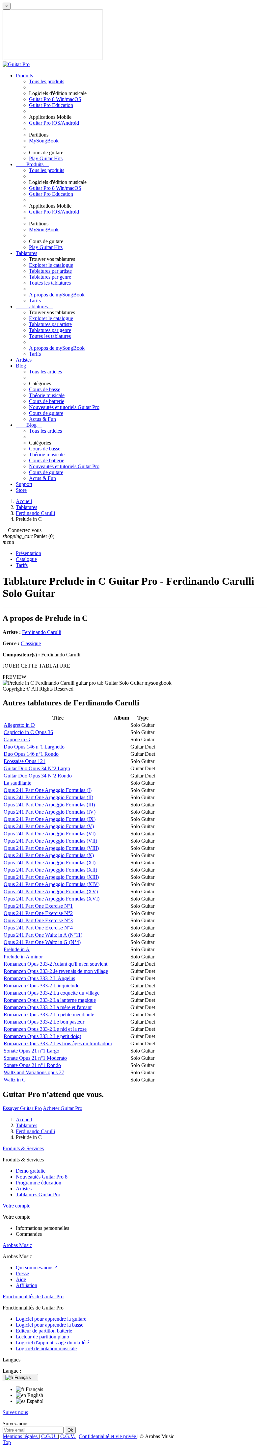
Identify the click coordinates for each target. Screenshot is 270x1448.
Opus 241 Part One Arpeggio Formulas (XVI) (51, 899)
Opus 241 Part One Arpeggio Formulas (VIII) (51, 848)
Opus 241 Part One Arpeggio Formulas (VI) (49, 833)
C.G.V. (68, 1436)
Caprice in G (17, 739)
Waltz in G (15, 1079)
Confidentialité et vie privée (108, 1436)
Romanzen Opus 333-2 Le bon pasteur (44, 1022)
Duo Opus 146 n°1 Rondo (31, 754)
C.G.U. (49, 1436)
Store (21, 490)
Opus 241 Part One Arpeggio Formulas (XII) (50, 870)
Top (7, 1442)
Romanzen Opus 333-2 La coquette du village (51, 993)
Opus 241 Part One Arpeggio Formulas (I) (48, 790)
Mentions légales (21, 1436)
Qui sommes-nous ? (36, 1267)
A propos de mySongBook (57, 294)
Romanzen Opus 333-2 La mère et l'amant (48, 1007)
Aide (21, 1279)
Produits (24, 75)
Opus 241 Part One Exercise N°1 (38, 906)
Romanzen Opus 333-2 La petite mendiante (49, 1014)
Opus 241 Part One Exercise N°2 (38, 913)
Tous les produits (46, 81)
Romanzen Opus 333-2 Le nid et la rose (45, 1029)
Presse (22, 1273)
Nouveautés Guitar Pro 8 (42, 1177)
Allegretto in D (19, 725)
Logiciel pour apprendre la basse (49, 1325)
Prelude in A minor (23, 956)
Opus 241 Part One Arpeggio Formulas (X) (49, 855)
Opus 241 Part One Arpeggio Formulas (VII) (50, 841)
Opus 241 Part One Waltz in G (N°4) (42, 942)
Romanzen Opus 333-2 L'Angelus (39, 978)
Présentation (28, 553)
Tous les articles (45, 371)
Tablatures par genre (50, 277)
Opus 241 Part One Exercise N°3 (38, 920)
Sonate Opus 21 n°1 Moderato (35, 1058)
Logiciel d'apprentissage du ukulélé (52, 1342)
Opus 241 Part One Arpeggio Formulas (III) (49, 804)
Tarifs (35, 300)
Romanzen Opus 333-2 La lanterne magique (50, 1000)
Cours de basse (44, 389)
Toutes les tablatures (50, 283)
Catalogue (26, 559)
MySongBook (44, 140)
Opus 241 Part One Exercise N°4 (38, 927)
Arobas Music (17, 1245)
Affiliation (26, 1285)
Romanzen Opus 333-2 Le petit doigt (42, 1036)
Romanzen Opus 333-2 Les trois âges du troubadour (58, 1043)
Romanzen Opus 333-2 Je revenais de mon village (56, 971)
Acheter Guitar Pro (62, 1108)
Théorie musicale (47, 395)
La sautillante (17, 783)
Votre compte (16, 1205)
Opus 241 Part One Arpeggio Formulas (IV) (49, 812)
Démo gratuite (30, 1171)
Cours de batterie (46, 401)
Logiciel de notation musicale (46, 1348)
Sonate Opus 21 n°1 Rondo (32, 1065)
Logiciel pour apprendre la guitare (51, 1319)
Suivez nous (15, 1412)
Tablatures (26, 253)
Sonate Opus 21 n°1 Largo (31, 1051)
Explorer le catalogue (51, 265)
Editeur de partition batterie (44, 1331)
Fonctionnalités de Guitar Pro (33, 1296)
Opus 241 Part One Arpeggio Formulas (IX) (49, 819)
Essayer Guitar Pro (22, 1108)
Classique (31, 643)
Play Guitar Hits (46, 158)
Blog (21, 365)
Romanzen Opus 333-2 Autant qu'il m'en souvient (55, 964)
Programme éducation (38, 1182)
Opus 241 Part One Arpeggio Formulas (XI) (49, 862)
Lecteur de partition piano (42, 1336)
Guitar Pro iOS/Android (54, 123)
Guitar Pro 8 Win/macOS (55, 99)
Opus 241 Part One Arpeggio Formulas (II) (48, 797)
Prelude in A (17, 949)
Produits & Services (23, 1148)
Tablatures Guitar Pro (38, 1194)
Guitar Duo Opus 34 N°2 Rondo (38, 775)
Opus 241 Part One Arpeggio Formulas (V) (49, 826)
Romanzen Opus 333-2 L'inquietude (41, 985)
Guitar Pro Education (51, 105)
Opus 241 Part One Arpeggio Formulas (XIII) (51, 877)
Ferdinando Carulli (41, 632)
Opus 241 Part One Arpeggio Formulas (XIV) (51, 884)
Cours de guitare (46, 413)
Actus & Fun (42, 419)
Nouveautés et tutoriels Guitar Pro (64, 407)
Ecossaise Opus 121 (24, 761)
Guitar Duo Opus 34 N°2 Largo (37, 768)
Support (24, 484)
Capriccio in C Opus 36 (28, 732)
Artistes (24, 360)
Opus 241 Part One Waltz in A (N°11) (43, 935)
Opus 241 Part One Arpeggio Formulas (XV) (51, 891)
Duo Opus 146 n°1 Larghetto (34, 746)
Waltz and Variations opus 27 (34, 1072)
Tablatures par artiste (50, 271)
